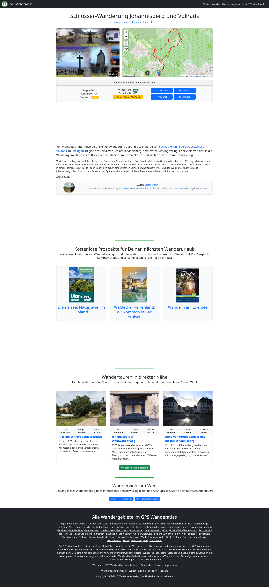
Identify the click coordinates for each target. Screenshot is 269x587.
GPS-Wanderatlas (21, 4)
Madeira (208, 527)
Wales (126, 540)
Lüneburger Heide (178, 527)
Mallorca (63, 530)
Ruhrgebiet (205, 530)
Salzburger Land (83, 533)
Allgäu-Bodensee (69, 523)
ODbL (209, 76)
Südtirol (83, 537)
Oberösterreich (153, 530)
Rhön (194, 530)
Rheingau (78, 151)
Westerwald (155, 540)
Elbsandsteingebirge (172, 523)
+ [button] (126, 32)
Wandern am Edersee (187, 307)
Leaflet (182, 76)
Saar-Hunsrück (65, 533)
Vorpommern (114, 540)
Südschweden (69, 537)
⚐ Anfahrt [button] (161, 96)
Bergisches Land (118, 523)
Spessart (192, 533)
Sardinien (99, 533)
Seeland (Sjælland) (163, 533)
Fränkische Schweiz (84, 527)
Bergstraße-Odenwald (141, 523)
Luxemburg (196, 527)
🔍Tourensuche (211, 4)
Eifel (157, 523)
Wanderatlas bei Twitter (114, 570)
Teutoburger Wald (136, 537)
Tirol (168, 537)
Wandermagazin (231, 4)
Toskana (177, 537)
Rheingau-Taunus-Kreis (144, 22)
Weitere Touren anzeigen (134, 467)
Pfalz (165, 530)
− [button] (126, 36)
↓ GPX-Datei (161, 90)
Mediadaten (131, 565)
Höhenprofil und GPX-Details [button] (128, 97)
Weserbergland (139, 540)
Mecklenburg (76, 530)
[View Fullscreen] (126, 43)
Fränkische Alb (64, 527)
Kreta (139, 527)
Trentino (187, 537)
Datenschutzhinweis (151, 565)
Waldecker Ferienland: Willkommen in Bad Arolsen (134, 311)
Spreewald (204, 533)
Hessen (116, 22)
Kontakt (163, 570)
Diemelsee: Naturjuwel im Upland (81, 309)
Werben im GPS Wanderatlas (107, 565)
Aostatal (83, 523)
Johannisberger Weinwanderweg (123, 439)
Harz (112, 527)
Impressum (170, 565)
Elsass (188, 523)
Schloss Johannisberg (173, 147)
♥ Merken (184, 90)
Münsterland (92, 530)
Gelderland (102, 527)
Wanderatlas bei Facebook (143, 570)
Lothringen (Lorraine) (155, 527)
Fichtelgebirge (200, 523)
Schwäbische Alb (127, 533)
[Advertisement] (134, 123)
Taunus (126, 22)
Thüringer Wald (156, 537)
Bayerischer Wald (99, 523)
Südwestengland (98, 537)
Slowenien (180, 533)
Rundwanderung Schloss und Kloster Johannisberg (185, 439)
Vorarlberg (200, 537)
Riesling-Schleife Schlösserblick (80, 436)
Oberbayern (121, 530)
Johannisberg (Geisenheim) (147, 499)
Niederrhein (107, 530)
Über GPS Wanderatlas (254, 4)
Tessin (121, 537)
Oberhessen (136, 530)
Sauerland (111, 533)
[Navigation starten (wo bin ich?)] (126, 49)
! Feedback (184, 96)
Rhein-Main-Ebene (180, 530)
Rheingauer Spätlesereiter (121, 499)
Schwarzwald (145, 533)
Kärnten (130, 527)
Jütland (120, 527)
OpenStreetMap (200, 76)
